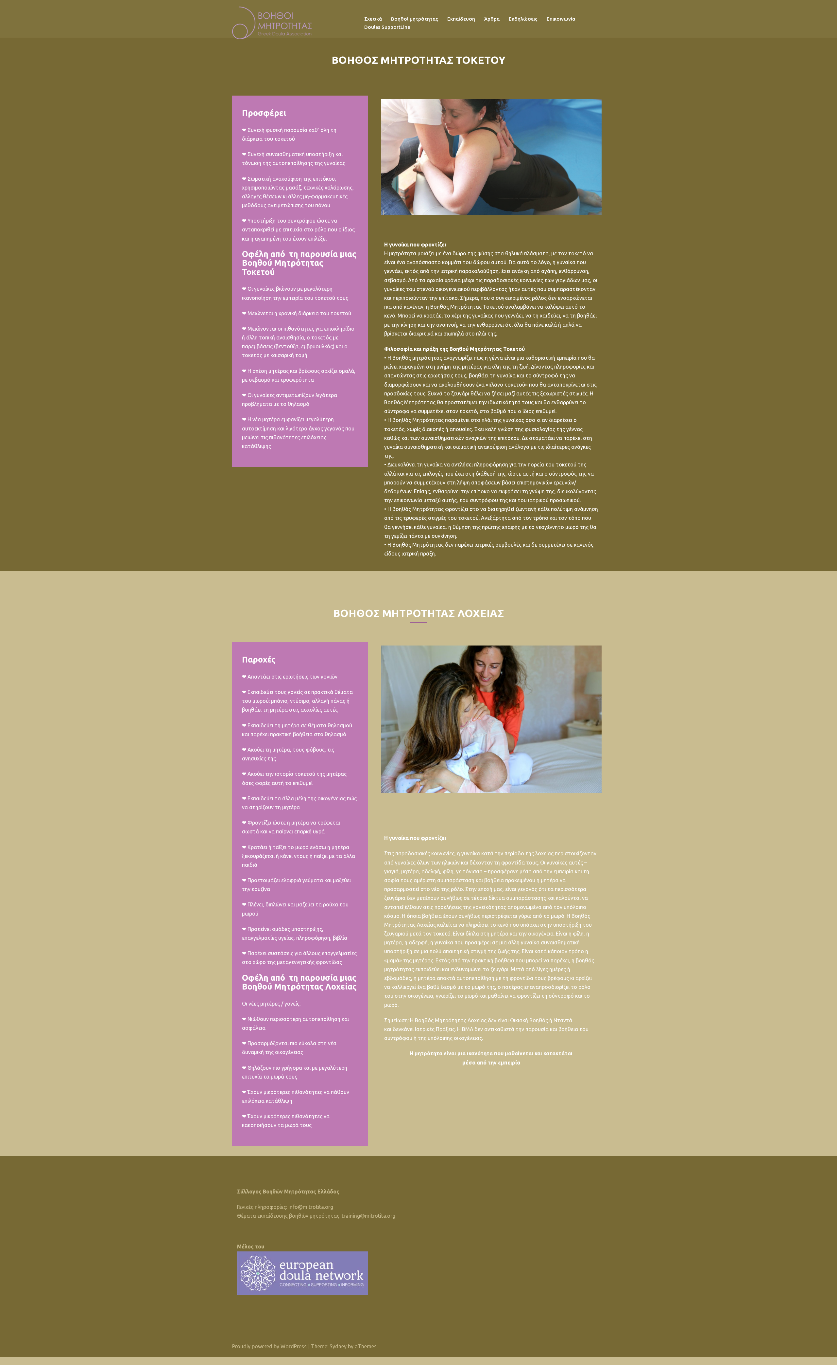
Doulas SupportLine (387, 27)
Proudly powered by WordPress (269, 1346)
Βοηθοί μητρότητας (414, 19)
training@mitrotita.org (368, 1216)
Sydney (338, 1346)
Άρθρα (492, 19)
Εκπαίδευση (461, 19)
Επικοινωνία (561, 19)
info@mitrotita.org (310, 1207)
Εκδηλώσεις (523, 19)
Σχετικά (373, 19)
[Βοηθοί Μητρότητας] (272, 22)
